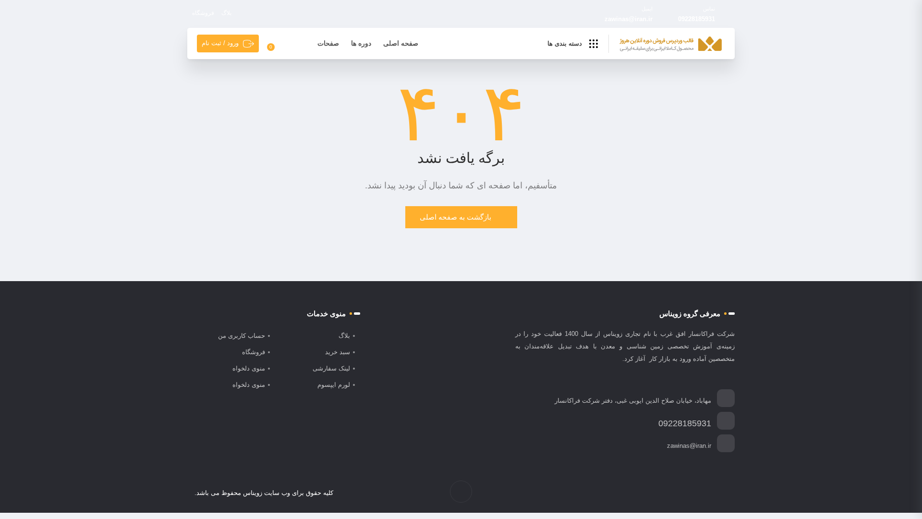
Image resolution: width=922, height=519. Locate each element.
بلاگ (226, 13)
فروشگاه (203, 13)
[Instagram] (702, 493)
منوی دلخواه (248, 368)
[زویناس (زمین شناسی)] (670, 44)
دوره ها (361, 43)
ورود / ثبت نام (220, 43)
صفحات (328, 43)
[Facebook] (722, 493)
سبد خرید (337, 352)
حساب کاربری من (241, 335)
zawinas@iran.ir (629, 19)
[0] (276, 43)
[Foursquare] (672, 493)
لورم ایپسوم (333, 384)
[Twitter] (712, 493)
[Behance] (682, 493)
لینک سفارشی (331, 368)
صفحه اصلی (400, 43)
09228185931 (696, 19)
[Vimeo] (692, 493)
